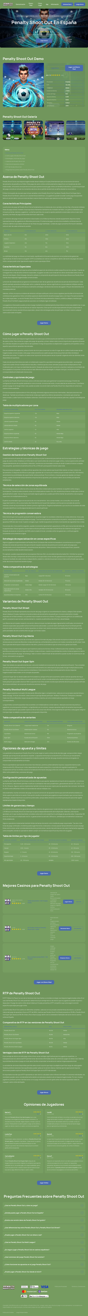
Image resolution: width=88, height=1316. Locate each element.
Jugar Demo (55, 68)
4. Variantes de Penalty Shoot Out (15, 161)
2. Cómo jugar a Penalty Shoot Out (15, 156)
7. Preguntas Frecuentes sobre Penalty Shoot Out (19, 170)
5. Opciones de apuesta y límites (14, 164)
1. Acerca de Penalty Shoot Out (14, 153)
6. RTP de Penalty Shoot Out (13, 167)
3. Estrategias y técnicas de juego (15, 158)
